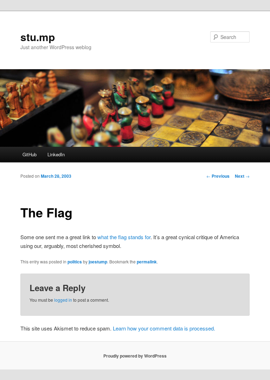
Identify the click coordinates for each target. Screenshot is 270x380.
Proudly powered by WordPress (135, 356)
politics (75, 261)
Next (242, 176)
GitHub (29, 154)
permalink (147, 261)
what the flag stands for (123, 237)
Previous (218, 176)
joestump (98, 261)
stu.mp (37, 36)
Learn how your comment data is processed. (164, 328)
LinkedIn (56, 154)
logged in (63, 300)
